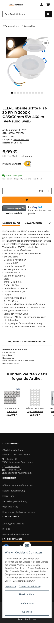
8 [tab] (33, 93)
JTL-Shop (32, 619)
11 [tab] (42, 93)
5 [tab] (24, 93)
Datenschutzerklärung (30, 586)
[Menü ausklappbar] (3, 5)
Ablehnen (27, 611)
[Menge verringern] (6, 191)
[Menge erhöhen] (48, 191)
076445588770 (12, 466)
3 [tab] (18, 93)
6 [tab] (27, 93)
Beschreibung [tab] (11, 222)
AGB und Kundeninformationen (18, 485)
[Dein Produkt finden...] (48, 14)
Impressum (10, 586)
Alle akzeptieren (27, 594)
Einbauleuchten (21, 139)
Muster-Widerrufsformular (15, 534)
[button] (42, 5)
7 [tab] (30, 93)
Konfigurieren (27, 603)
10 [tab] (39, 93)
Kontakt (6, 529)
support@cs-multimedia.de (19, 472)
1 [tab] (12, 93)
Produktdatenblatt (11, 163)
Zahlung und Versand (13, 523)
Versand (29, 156)
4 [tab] (21, 93)
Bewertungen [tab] (33, 222)
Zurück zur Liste (11, 26)
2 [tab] (15, 93)
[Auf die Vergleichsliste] (45, 43)
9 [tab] (36, 93)
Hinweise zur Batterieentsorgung (19, 512)
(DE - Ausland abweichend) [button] (31, 178)
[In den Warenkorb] (4, 35)
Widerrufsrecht (10, 506)
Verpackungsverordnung (14, 501)
